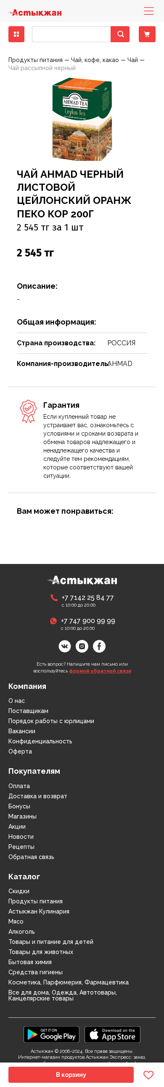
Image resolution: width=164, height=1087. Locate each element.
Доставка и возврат (37, 796)
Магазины (22, 816)
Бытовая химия (30, 962)
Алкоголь (21, 932)
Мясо (16, 921)
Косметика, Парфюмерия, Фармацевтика (68, 982)
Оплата (19, 786)
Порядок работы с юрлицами (51, 721)
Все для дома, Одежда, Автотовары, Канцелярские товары (62, 995)
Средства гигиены (35, 972)
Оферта (20, 751)
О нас (16, 701)
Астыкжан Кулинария (38, 911)
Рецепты (21, 847)
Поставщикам (28, 711)
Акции (17, 826)
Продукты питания (35, 901)
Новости (21, 837)
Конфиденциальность (40, 741)
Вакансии (21, 731)
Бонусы (19, 806)
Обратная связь (31, 857)
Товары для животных (40, 952)
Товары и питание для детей (50, 942)
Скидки (18, 891)
